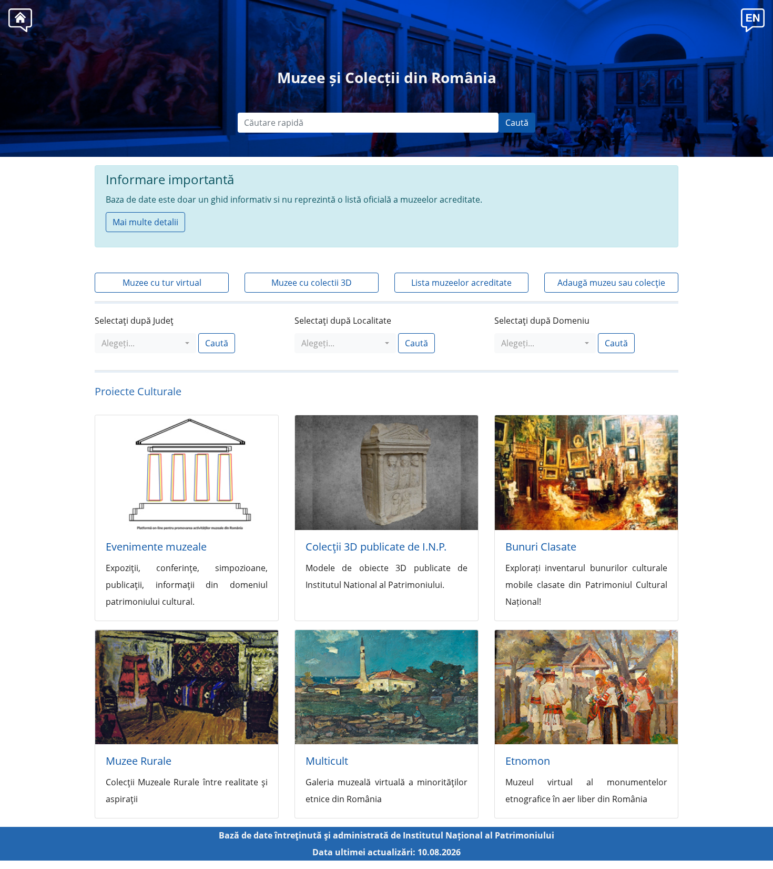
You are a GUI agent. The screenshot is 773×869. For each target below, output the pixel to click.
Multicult (327, 761)
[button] (753, 19)
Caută (516, 122)
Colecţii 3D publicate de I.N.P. (376, 547)
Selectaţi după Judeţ (134, 320)
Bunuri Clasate (540, 547)
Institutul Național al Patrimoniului (478, 835)
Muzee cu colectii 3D (311, 282)
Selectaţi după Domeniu (541, 320)
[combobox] (145, 343)
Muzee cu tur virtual (162, 282)
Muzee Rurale (138, 761)
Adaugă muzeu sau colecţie (611, 282)
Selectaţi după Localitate (342, 320)
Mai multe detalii (145, 222)
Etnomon (527, 761)
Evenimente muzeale (156, 547)
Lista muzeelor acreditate (461, 282)
